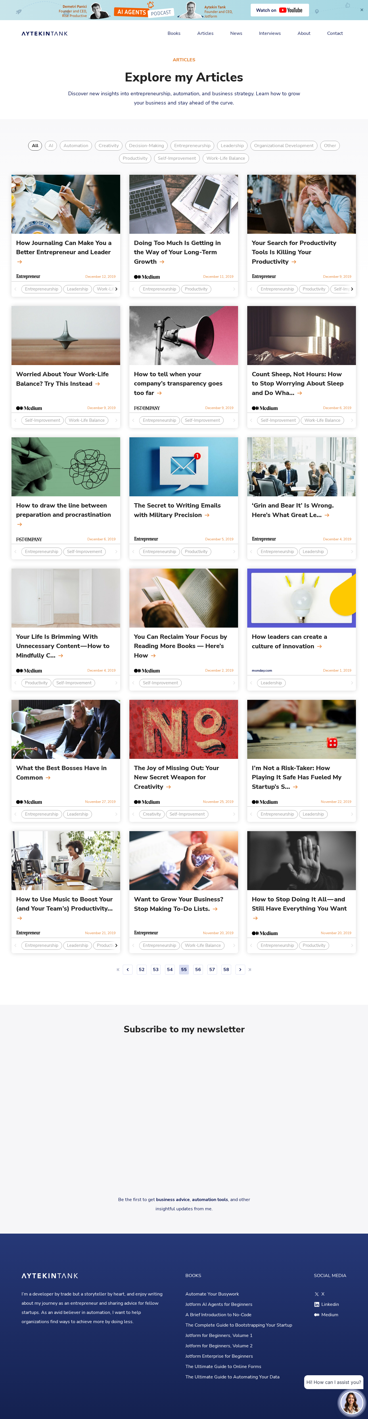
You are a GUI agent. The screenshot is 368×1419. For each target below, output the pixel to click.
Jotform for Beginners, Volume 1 (219, 1335)
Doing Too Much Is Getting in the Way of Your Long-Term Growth (177, 252)
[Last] (249, 969)
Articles (205, 33)
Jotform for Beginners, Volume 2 (219, 1346)
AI (51, 146)
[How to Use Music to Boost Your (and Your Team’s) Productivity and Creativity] (66, 860)
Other (330, 146)
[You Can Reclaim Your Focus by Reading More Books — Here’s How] (183, 598)
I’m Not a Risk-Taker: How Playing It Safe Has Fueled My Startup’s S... (297, 777)
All (35, 146)
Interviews (270, 33)
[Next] (240, 969)
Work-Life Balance (225, 158)
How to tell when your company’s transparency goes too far (178, 383)
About (304, 33)
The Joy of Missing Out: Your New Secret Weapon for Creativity (176, 777)
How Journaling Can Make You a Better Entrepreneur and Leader (64, 248)
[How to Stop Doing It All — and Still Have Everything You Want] (301, 860)
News (236, 33)
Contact (335, 33)
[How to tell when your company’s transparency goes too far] (183, 335)
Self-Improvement (177, 158)
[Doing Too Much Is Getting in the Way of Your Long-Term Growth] (183, 204)
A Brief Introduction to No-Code (218, 1315)
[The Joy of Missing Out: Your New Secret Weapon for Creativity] (183, 729)
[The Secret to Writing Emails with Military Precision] (183, 466)
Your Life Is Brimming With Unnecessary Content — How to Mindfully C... (63, 646)
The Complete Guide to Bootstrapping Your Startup (238, 1325)
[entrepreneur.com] (28, 276)
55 (184, 969)
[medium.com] (147, 276)
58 (226, 969)
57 (212, 969)
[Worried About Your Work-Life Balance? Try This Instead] (66, 335)
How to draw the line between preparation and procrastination (63, 510)
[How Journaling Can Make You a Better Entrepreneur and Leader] (66, 204)
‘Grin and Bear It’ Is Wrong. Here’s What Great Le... (293, 510)
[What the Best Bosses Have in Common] (66, 729)
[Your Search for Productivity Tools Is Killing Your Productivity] (301, 204)
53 (156, 969)
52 (142, 969)
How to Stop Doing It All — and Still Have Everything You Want (299, 904)
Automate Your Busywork (212, 1294)
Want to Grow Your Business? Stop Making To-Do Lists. (178, 904)
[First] (118, 969)
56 (198, 969)
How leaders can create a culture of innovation (289, 641)
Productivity (135, 158)
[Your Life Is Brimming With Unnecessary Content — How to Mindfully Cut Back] (66, 598)
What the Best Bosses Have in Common (61, 773)
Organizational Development (284, 146)
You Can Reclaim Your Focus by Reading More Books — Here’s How (180, 646)
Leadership (232, 146)
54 (170, 969)
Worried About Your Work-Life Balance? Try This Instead (62, 379)
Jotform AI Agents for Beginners (218, 1304)
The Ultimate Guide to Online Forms (223, 1366)
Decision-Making (146, 146)
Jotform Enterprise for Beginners (219, 1356)
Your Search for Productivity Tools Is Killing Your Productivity (294, 252)
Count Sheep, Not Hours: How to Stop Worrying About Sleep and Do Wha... (298, 383)
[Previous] (127, 969)
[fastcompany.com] (147, 408)
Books (174, 33)
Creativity (109, 146)
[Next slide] (114, 289)
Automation (76, 146)
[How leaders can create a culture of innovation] (301, 598)
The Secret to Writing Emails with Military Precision (177, 510)
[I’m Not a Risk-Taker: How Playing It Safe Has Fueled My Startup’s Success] (301, 729)
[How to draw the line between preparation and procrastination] (66, 466)
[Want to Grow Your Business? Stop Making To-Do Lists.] (183, 860)
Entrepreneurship (192, 146)
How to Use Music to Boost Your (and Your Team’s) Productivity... (64, 904)
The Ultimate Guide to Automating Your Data (232, 1377)
